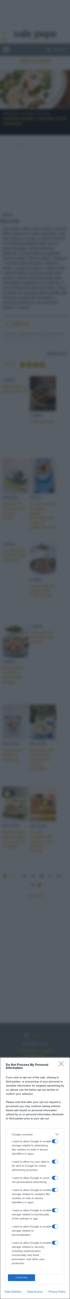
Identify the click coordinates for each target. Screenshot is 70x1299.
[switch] (55, 1141)
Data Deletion (13, 1291)
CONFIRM (21, 1278)
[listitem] (35, 1134)
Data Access (35, 1291)
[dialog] (35, 1178)
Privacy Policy (57, 1291)
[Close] (62, 1065)
